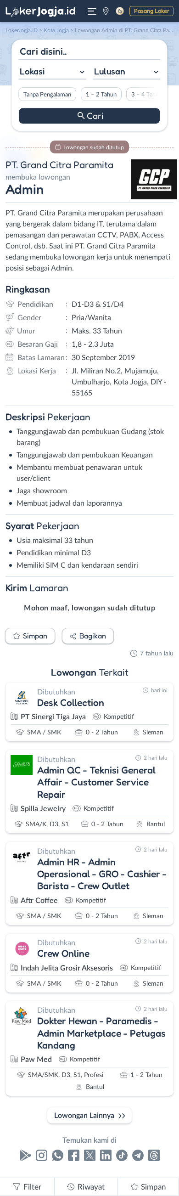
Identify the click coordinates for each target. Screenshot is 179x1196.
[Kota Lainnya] (106, 11)
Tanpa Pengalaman (47, 94)
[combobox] (52, 72)
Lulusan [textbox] (109, 71)
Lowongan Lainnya (84, 1115)
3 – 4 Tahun (146, 94)
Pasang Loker (151, 10)
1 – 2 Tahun (101, 94)
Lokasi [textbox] (32, 71)
